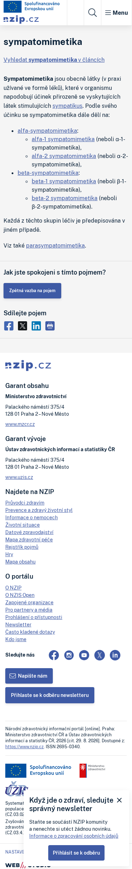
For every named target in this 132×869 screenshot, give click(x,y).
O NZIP (13, 588)
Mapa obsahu (20, 562)
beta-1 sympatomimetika (64, 181)
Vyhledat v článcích (54, 59)
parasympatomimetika (55, 245)
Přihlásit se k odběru (76, 853)
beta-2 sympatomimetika (65, 198)
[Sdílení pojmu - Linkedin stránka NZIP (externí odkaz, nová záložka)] (38, 325)
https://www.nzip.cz (24, 746)
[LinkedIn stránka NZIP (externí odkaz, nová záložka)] (115, 655)
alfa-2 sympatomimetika (64, 155)
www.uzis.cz (19, 477)
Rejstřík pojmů (21, 547)
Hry (9, 554)
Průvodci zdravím (24, 503)
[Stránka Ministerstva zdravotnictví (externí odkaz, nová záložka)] (92, 771)
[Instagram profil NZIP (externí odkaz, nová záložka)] (69, 655)
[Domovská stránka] (32, 7)
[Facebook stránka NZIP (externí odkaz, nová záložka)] (54, 655)
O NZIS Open (19, 595)
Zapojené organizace (29, 602)
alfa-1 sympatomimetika (63, 139)
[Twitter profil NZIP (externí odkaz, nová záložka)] (99, 655)
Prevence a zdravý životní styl (39, 510)
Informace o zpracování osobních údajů (73, 836)
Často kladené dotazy (30, 632)
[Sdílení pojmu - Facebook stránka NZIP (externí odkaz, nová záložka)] (10, 325)
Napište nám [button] (32, 676)
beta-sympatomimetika (48, 172)
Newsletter (18, 624)
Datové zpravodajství (29, 532)
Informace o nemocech (31, 517)
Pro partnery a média (28, 610)
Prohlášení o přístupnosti (33, 617)
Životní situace (22, 525)
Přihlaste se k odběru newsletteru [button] (50, 695)
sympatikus (67, 105)
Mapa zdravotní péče (29, 539)
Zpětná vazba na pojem (32, 290)
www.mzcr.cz (20, 424)
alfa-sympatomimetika (47, 130)
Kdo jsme (15, 639)
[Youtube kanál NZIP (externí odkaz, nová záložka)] (84, 655)
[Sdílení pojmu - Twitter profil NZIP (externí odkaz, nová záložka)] (24, 325)
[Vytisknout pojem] (51, 325)
